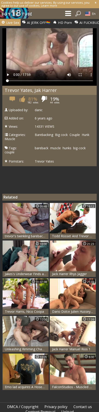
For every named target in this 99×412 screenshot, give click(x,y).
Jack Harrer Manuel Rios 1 (71, 349)
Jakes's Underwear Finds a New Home (27, 274)
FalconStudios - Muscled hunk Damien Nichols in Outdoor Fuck (74, 387)
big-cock (79, 148)
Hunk (85, 134)
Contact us (82, 407)
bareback (41, 148)
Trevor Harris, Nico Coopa (24, 311)
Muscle (10, 139)
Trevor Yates (44, 161)
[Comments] (12, 100)
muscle (55, 148)
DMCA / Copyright (22, 407)
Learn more (49, 5)
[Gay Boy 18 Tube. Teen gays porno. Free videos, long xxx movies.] (18, 14)
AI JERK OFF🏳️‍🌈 (38, 22)
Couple (75, 134)
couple (10, 152)
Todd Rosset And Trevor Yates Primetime (74, 236)
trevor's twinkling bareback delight (27, 236)
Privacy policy (55, 407)
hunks (67, 148)
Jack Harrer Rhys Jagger (69, 274)
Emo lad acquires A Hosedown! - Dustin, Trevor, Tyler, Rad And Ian (27, 387)
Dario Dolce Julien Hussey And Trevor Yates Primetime (74, 311)
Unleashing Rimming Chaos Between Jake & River (27, 349)
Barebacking (44, 134)
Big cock (61, 134)
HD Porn (64, 22)
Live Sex (12, 22)
